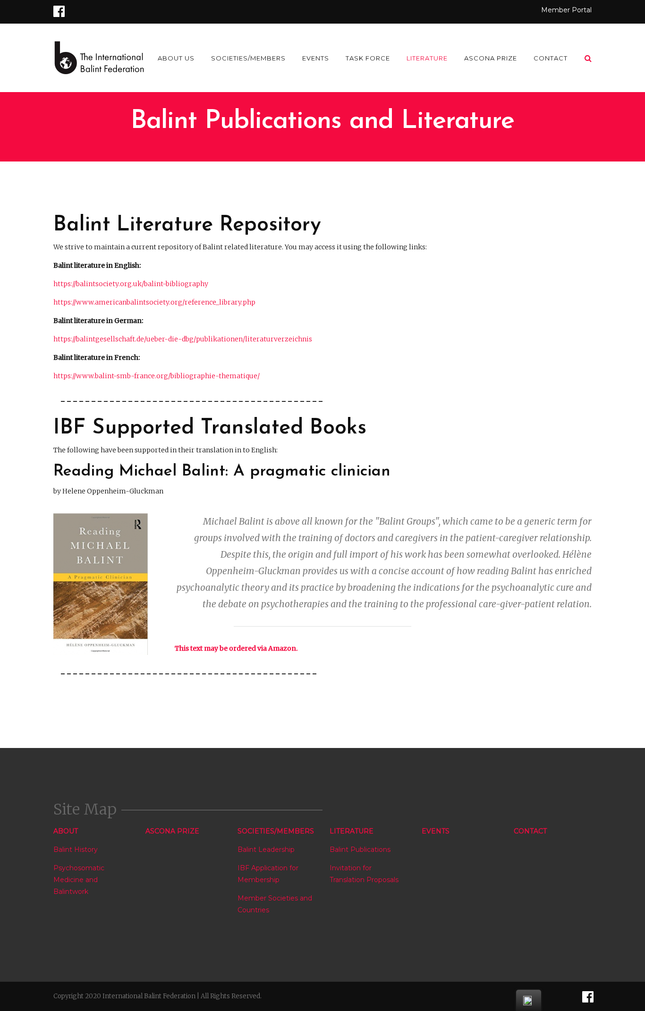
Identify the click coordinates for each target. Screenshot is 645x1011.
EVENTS (315, 58)
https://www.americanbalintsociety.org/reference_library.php (154, 302)
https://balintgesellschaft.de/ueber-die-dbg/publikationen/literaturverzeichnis (182, 339)
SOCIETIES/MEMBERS (248, 58)
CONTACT (551, 58)
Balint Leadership (266, 849)
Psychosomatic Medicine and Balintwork (78, 880)
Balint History (75, 849)
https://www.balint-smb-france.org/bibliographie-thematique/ (156, 376)
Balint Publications (360, 849)
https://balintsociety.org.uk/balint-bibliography (130, 284)
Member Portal (566, 10)
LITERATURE (427, 58)
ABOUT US (176, 58)
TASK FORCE (368, 58)
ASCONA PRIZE (490, 58)
